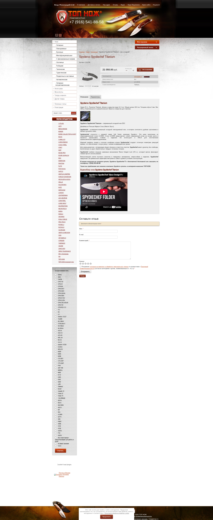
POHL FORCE (62, 219)
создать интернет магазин (138, 519)
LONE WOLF (62, 203)
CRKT (60, 147)
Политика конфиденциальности (140, 516)
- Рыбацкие (59, 66)
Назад (82, 276)
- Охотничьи (59, 62)
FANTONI (61, 163)
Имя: (81, 229)
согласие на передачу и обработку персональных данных (109, 266)
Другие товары (60, 99)
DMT (59, 150)
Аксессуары (59, 88)
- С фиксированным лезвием (65, 59)
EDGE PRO (61, 153)
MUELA (60, 214)
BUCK (60, 137)
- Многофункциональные (63, 55)
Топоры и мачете (60, 95)
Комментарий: (84, 240)
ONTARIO (61, 216)
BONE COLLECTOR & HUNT (67, 134)
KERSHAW (61, 190)
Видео (123, 5)
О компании (81, 5)
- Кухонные (59, 52)
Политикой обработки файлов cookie (117, 513)
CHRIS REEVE (63, 142)
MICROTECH (62, 208)
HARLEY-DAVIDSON (64, 177)
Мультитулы (59, 92)
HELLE (60, 182)
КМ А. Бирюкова (63, 254)
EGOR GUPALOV (63, 155)
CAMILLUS (61, 139)
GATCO (60, 171)
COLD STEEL (62, 145)
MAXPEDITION (63, 206)
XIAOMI (60, 246)
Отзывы (115, 5)
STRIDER (61, 240)
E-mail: (81, 234)
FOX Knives (62, 169)
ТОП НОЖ (61, 259)
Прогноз (61, 476)
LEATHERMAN (63, 195)
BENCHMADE (62, 129)
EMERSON (61, 161)
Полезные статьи (60, 104)
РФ (59, 256)
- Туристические (60, 73)
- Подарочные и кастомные (64, 76)
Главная (82, 52)
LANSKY (61, 193)
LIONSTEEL (62, 201)
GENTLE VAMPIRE (64, 174)
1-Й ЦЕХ (61, 123)
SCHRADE (61, 230)
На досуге (156, 5)
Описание (84, 97)
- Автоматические (61, 80)
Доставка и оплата (94, 5)
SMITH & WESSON (64, 232)
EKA (59, 158)
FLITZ (60, 166)
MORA (60, 211)
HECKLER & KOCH (64, 179)
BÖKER (60, 131)
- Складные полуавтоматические (62, 84)
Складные (94, 52)
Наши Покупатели (134, 5)
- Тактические (60, 69)
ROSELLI (61, 224)
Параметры (95, 97)
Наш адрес (106, 5)
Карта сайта (146, 5)
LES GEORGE (62, 198)
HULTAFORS (62, 185)
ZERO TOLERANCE (64, 251)
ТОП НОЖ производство (66, 262)
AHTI (59, 126)
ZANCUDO (61, 248)
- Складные (59, 45)
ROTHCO (61, 227)
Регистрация (59, 107)
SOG (59, 235)
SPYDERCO (138, 76)
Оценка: (82, 261)
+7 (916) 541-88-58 (86, 22)
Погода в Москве (64, 473)
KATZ (60, 187)
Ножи (88, 52)
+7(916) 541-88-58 (94, 163)
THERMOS (61, 243)
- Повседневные (60, 49)
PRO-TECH (61, 222)
